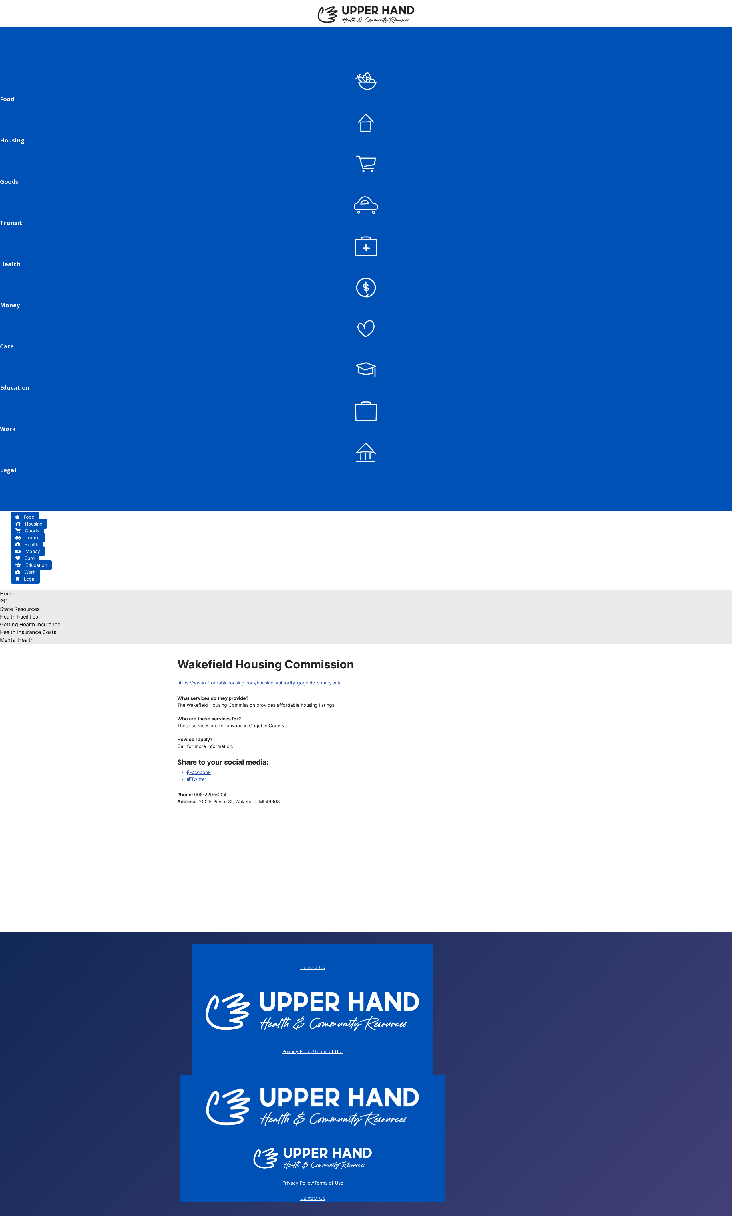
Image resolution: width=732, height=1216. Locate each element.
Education (35, 565)
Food (28, 517)
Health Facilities (19, 617)
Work (29, 572)
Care (29, 558)
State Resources (19, 609)
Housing (33, 524)
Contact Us (312, 967)
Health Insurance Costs (28, 632)
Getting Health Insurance (30, 624)
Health (30, 544)
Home (7, 594)
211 (4, 601)
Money (32, 551)
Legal (28, 579)
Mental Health (17, 640)
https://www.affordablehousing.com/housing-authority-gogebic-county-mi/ (259, 683)
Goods (31, 531)
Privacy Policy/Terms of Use (312, 1051)
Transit (32, 537)
